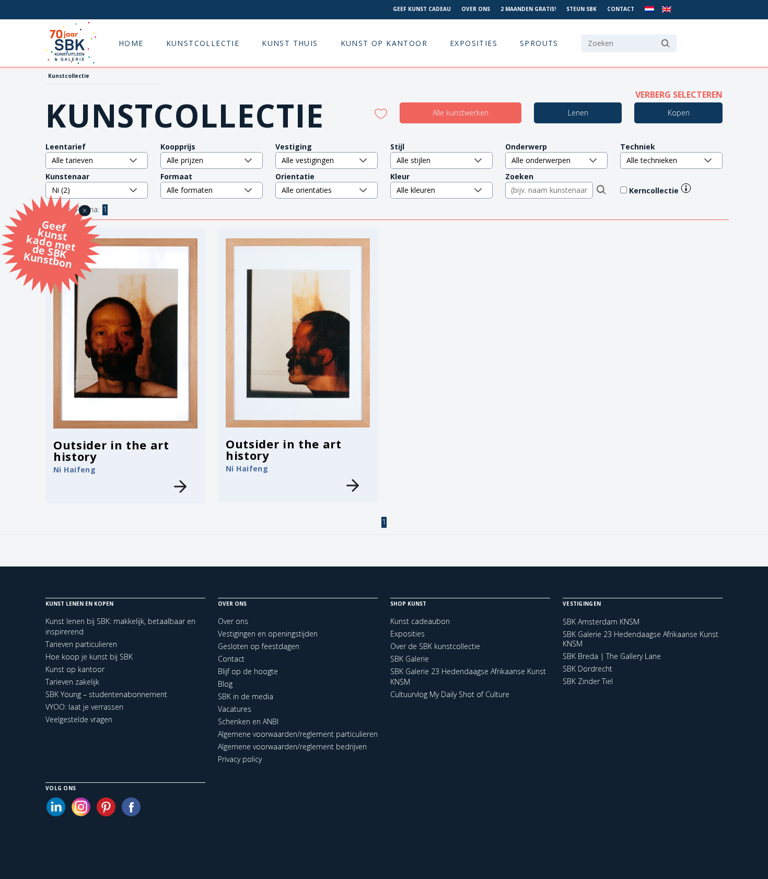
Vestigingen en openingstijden (268, 634)
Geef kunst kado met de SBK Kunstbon (49, 243)
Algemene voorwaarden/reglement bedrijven (292, 746)
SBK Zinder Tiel (588, 681)
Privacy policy (240, 759)
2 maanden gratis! (528, 9)
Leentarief (65, 147)
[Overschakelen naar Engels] (666, 9)
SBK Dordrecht (587, 669)
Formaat (176, 176)
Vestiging (293, 147)
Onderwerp (526, 147)
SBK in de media (245, 696)
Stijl (397, 147)
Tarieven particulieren (81, 644)
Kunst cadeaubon (420, 621)
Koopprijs (177, 147)
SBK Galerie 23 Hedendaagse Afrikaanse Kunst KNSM (640, 639)
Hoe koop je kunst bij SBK (89, 657)
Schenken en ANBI (248, 721)
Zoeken (519, 176)
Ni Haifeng (74, 470)
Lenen (578, 113)
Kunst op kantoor (384, 43)
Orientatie (295, 176)
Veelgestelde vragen (78, 719)
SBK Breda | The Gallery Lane (612, 656)
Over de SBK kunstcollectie (435, 646)
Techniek (637, 147)
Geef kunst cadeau (422, 9)
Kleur (400, 176)
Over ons (475, 9)
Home (131, 43)
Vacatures (234, 709)
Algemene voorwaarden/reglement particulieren (298, 734)
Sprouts (539, 43)
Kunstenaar (67, 176)
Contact (620, 9)
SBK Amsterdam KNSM (601, 622)
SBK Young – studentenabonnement (106, 694)
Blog (225, 684)
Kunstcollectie (203, 43)
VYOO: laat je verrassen (84, 707)
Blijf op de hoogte (248, 671)
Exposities (473, 43)
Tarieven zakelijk (72, 682)
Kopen (679, 113)
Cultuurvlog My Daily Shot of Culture (449, 694)
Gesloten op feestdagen (258, 646)
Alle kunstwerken (460, 113)
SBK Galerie (409, 659)
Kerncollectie (655, 190)
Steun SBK (581, 9)
